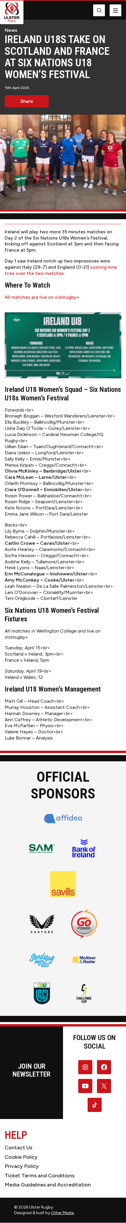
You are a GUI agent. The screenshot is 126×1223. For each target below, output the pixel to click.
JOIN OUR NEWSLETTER (31, 1070)
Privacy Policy (22, 1166)
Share (26, 101)
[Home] (11, 12)
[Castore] (42, 923)
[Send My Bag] (42, 959)
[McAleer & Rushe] (84, 959)
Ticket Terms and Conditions (39, 1175)
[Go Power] (84, 924)
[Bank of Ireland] (84, 848)
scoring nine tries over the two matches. (61, 270)
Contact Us (18, 1147)
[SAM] (42, 848)
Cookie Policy (21, 1157)
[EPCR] (84, 993)
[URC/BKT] (42, 993)
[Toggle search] (99, 10)
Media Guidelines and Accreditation (48, 1184)
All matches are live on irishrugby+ (42, 297)
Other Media (62, 1212)
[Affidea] (63, 818)
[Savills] (63, 884)
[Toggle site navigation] (115, 10)
